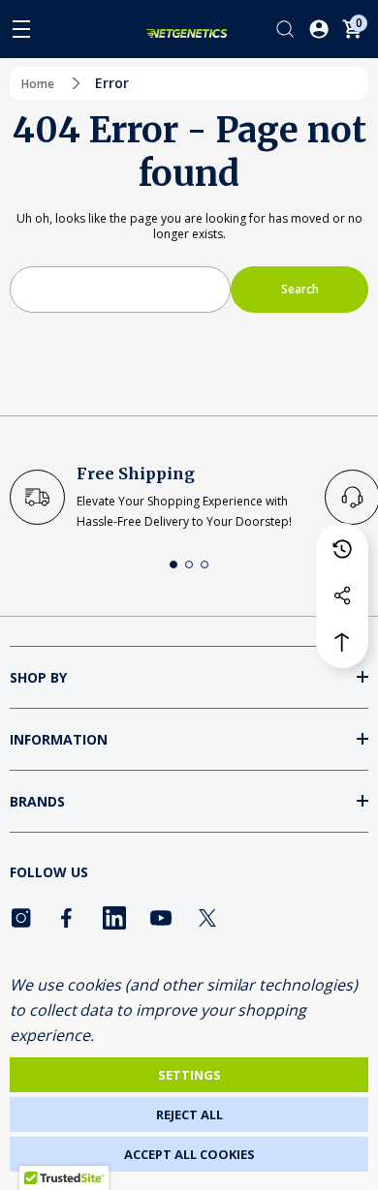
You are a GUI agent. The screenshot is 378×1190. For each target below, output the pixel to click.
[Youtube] (161, 918)
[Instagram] (21, 918)
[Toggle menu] (21, 29)
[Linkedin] (114, 918)
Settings (189, 1074)
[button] (173, 564)
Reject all (189, 1114)
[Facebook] (67, 918)
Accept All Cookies (189, 1154)
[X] (207, 918)
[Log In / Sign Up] (319, 29)
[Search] (285, 29)
